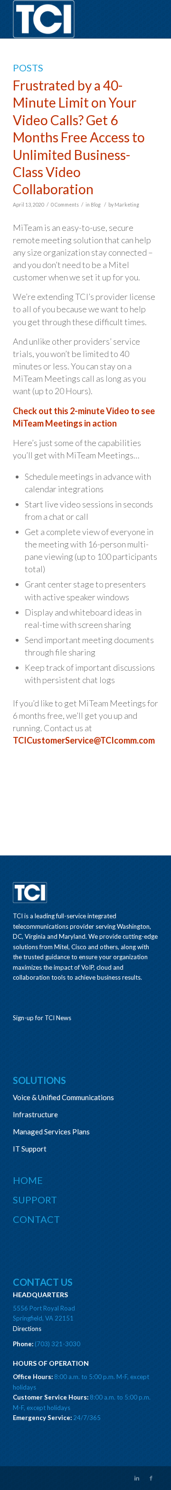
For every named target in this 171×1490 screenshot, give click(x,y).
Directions (27, 1328)
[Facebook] (151, 1478)
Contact (36, 1219)
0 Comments (65, 205)
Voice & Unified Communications (63, 1097)
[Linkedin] (137, 1478)
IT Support (30, 1148)
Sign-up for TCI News (42, 1018)
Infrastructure (35, 1114)
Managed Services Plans (51, 1131)
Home (28, 1180)
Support (35, 1199)
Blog (96, 205)
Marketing (126, 205)
